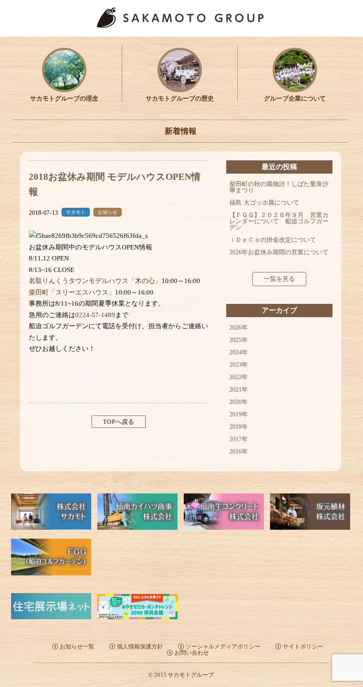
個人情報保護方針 (140, 646)
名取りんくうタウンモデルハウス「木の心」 (95, 280)
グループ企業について (295, 98)
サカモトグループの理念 (64, 98)
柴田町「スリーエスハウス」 (72, 292)
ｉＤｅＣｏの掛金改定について (272, 240)
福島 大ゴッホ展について (264, 202)
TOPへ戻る (118, 422)
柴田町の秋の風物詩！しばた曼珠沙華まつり (278, 187)
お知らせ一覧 (77, 646)
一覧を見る (279, 279)
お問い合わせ (191, 652)
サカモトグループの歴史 (180, 98)
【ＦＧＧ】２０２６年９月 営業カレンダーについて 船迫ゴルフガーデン (278, 221)
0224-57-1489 (95, 314)
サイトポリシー (303, 646)
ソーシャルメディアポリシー (222, 646)
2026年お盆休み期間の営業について (278, 252)
